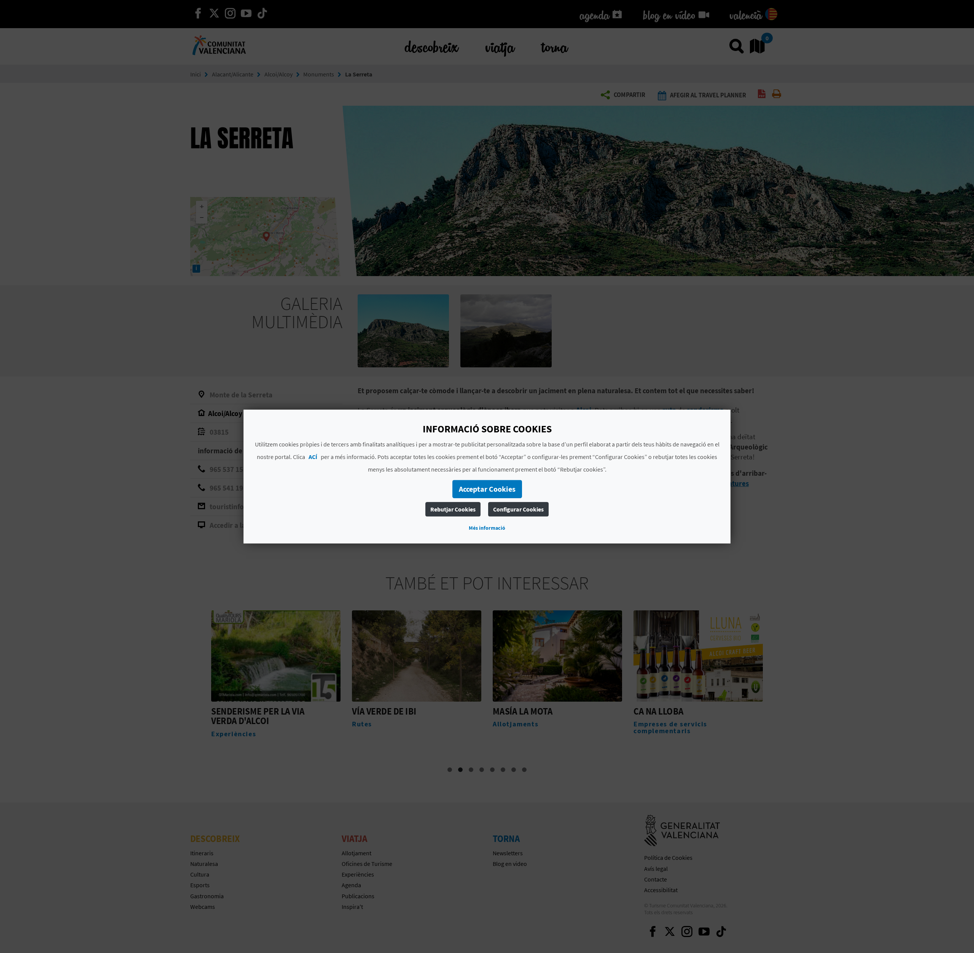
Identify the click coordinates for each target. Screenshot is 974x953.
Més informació (487, 527)
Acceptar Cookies (487, 489)
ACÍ (313, 457)
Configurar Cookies (518, 509)
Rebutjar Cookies (453, 509)
